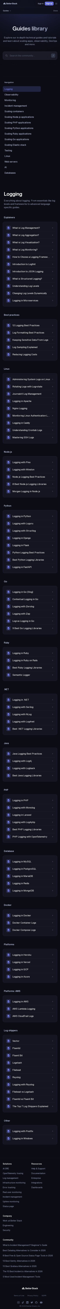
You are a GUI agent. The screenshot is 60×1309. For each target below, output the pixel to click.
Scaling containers (14, 111)
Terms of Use (19, 1295)
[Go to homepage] (10, 3)
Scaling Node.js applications (19, 117)
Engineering (8, 1225)
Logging (8, 89)
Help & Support (38, 1169)
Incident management (15, 106)
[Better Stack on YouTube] (41, 1302)
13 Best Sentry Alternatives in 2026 (19, 1261)
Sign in (41, 3)
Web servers (10, 162)
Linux (7, 156)
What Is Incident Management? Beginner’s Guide (25, 1245)
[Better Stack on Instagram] (18, 1302)
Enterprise (36, 1178)
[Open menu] (56, 3)
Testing (8, 150)
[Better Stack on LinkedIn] (27, 1302)
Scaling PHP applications (17, 122)
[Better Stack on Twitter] (32, 1302)
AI (5, 167)
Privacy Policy (32, 1295)
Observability (11, 94)
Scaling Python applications (18, 128)
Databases (10, 173)
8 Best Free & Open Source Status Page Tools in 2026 (28, 1256)
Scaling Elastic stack (15, 145)
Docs (55, 11)
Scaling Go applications (16, 139)
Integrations (36, 1183)
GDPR (44, 1295)
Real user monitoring (12, 1192)
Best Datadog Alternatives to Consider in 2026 (24, 1250)
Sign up (49, 3)
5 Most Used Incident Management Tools (21, 1277)
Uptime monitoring (11, 1202)
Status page (8, 1206)
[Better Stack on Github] (36, 1302)
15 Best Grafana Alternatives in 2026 (20, 1266)
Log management (10, 1178)
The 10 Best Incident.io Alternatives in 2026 (23, 1271)
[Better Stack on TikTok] (23, 1302)
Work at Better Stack (12, 1221)
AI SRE (6, 1169)
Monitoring (10, 100)
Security (6, 1230)
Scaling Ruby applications (17, 134)
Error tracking (9, 1187)
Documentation (38, 1173)
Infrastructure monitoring (14, 1183)
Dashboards (37, 1187)
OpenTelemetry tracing (13, 1173)
